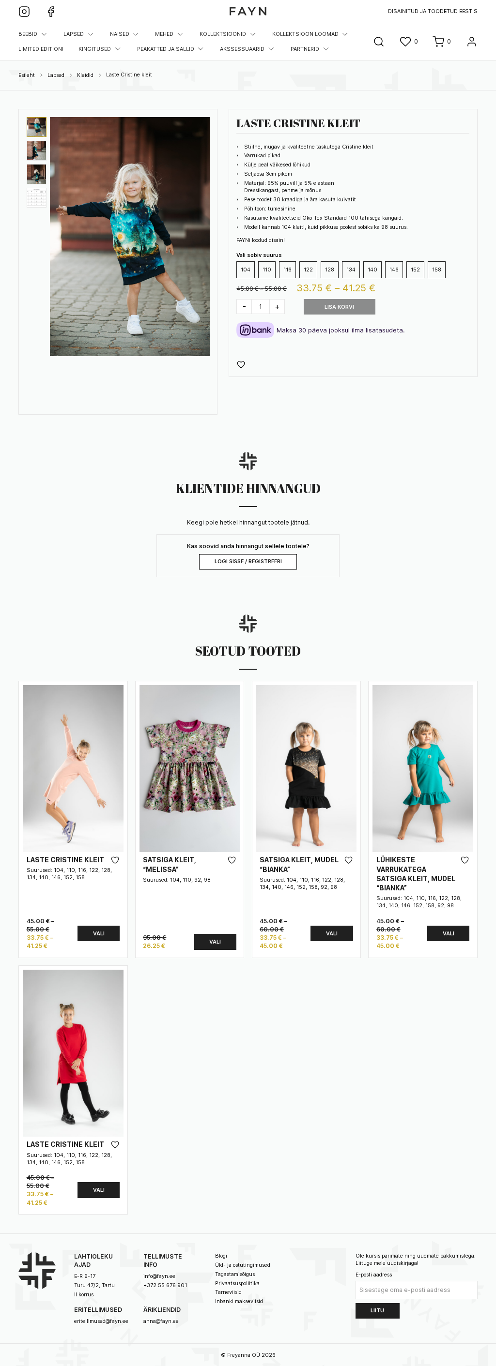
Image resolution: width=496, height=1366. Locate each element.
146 (394, 270)
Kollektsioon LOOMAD (305, 34)
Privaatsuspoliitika (237, 1283)
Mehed (164, 34)
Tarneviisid (228, 1292)
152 (415, 270)
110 (267, 270)
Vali (99, 934)
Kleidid (85, 75)
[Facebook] (51, 11)
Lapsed (73, 34)
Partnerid (305, 49)
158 (436, 270)
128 (329, 270)
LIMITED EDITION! (40, 49)
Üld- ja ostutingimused (242, 1265)
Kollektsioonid (223, 34)
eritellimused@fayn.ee (101, 1321)
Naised (119, 34)
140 (372, 270)
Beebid (27, 34)
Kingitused (94, 49)
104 (245, 270)
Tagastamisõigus (235, 1274)
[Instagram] (24, 11)
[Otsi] (379, 41)
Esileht (26, 75)
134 (351, 270)
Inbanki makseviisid (239, 1301)
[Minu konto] (472, 41)
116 (287, 270)
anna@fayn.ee (161, 1321)
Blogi (221, 1256)
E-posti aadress (374, 1275)
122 (308, 270)
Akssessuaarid (242, 49)
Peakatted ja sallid (165, 49)
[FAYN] (248, 11)
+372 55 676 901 (165, 1285)
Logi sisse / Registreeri (248, 561)
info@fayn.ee (159, 1276)
